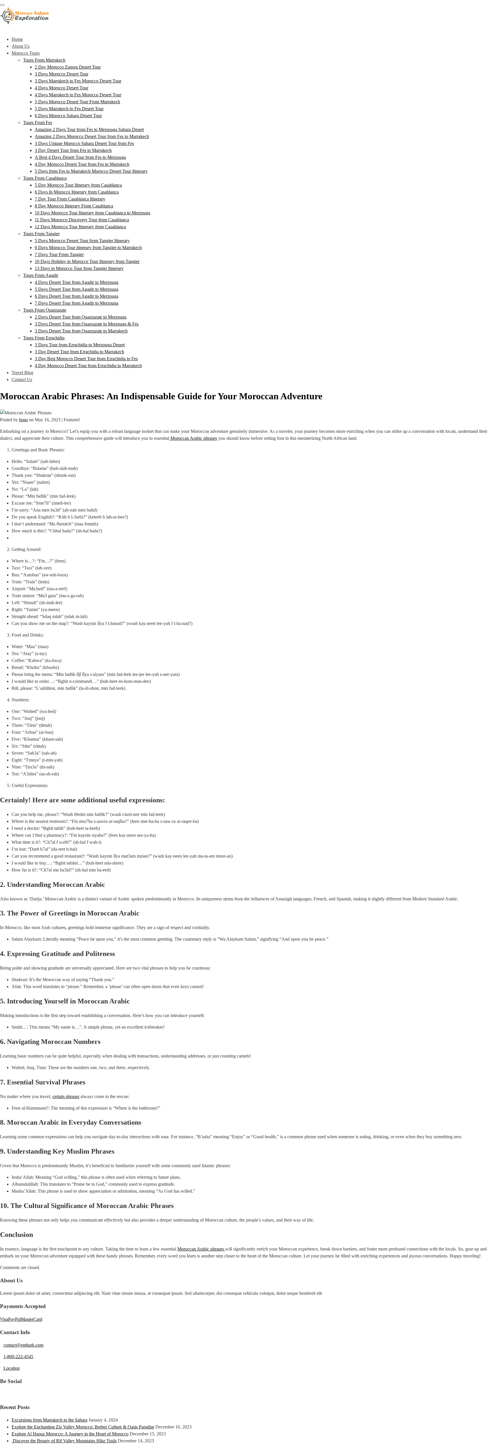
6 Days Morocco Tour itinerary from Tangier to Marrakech (88, 247)
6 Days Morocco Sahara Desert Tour (68, 115)
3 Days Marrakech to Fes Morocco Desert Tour (78, 80)
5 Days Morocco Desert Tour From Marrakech (77, 101)
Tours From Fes (37, 122)
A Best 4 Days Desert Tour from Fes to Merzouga (80, 157)
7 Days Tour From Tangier (59, 254)
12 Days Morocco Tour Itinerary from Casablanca (80, 226)
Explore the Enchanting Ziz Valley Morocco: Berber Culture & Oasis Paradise (83, 1426)
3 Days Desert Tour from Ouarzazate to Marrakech (81, 330)
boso (23, 419)
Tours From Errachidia (44, 337)
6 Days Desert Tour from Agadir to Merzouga (76, 296)
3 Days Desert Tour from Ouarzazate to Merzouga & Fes (87, 323)
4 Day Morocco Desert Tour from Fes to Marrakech (82, 164)
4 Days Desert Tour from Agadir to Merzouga (76, 282)
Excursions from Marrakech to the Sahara (49, 1419)
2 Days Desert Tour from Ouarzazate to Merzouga (80, 317)
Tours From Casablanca (45, 178)
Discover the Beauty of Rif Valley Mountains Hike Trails (64, 1440)
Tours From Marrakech (44, 60)
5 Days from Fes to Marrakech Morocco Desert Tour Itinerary (91, 171)
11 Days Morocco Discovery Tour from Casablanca (82, 219)
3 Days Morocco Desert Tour (61, 73)
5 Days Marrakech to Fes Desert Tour (69, 108)
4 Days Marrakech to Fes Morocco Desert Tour (78, 94)
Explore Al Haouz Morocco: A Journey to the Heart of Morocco (70, 1433)
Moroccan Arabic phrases (193, 438)
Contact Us (22, 379)
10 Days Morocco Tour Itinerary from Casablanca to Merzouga (92, 212)
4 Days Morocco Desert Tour (61, 87)
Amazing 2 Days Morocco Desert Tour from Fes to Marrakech (92, 136)
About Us (21, 46)
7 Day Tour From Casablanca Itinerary (70, 198)
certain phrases (65, 1096)
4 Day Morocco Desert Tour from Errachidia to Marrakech (88, 365)
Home (17, 39)
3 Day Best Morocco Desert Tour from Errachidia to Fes (86, 358)
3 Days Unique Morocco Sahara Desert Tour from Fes (84, 143)
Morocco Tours (26, 53)
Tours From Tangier (41, 233)
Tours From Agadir (40, 275)
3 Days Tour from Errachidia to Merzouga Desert (80, 344)
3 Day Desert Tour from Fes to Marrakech (73, 150)
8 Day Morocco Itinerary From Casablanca (74, 205)
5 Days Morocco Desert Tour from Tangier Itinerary (82, 240)
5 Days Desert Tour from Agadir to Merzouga (76, 289)
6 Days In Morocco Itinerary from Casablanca (77, 192)
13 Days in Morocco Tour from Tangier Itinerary (79, 268)
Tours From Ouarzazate (44, 310)
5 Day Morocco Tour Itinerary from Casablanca (78, 185)
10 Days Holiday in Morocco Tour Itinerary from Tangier (87, 261)
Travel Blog (22, 372)
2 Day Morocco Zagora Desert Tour (68, 67)
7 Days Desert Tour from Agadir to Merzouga (76, 303)
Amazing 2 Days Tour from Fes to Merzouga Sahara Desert (89, 129)
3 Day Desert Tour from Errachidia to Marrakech (79, 351)
